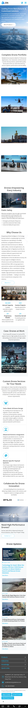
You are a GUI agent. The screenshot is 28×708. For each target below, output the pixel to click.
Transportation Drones (9, 81)
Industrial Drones (14, 69)
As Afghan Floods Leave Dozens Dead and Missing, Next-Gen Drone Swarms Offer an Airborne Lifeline (14, 645)
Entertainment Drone (9, 107)
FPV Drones (6, 114)
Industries (5, 661)
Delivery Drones (7, 103)
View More (6, 575)
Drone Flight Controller (9, 161)
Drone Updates (14, 544)
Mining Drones (7, 83)
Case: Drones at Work (14, 331)
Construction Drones (8, 85)
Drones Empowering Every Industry (14, 189)
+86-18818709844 (9, 686)
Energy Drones (7, 90)
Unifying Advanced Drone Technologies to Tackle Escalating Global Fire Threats (13, 620)
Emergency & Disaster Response (11, 221)
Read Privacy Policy (8, 698)
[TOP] (25, 706)
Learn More (13, 119)
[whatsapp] (8, 706)
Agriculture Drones (8, 94)
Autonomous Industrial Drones (11, 79)
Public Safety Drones (8, 77)
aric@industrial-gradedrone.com (13, 682)
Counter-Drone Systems (14, 128)
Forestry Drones (7, 92)
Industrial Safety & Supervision (10, 225)
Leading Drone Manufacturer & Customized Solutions (13, 10)
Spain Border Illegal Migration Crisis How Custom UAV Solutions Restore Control (13, 596)
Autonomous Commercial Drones (12, 105)
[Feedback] (19, 706)
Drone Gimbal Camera (9, 159)
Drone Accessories (14, 157)
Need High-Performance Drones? (13, 526)
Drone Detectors (7, 131)
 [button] (25, 201)
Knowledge (5, 664)
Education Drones (8, 109)
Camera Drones (7, 116)
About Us (8, 282)
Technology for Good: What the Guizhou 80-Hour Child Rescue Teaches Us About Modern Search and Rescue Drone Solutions (13, 569)
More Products (8, 24)
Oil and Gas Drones (8, 88)
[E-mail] (3, 706)
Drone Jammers (7, 133)
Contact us (8, 536)
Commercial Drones (14, 98)
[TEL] (14, 706)
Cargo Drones (6, 74)
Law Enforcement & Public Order (11, 223)
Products (4, 657)
